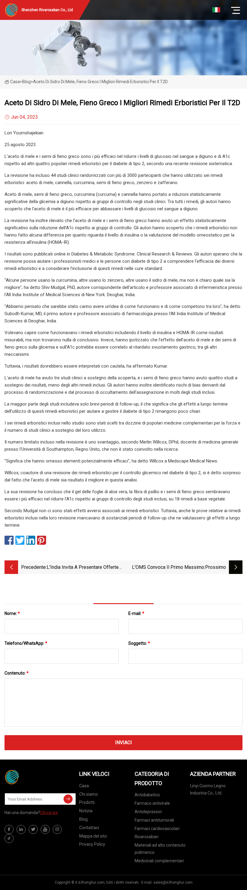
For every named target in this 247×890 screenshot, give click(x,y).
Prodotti (87, 802)
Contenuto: (17, 673)
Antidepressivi (148, 811)
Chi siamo (88, 794)
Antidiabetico (147, 794)
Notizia (85, 810)
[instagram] (57, 829)
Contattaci (89, 827)
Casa (15, 81)
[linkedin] (21, 829)
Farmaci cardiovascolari (157, 828)
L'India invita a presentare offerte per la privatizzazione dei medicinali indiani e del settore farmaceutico (83, 567)
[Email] (68, 799)
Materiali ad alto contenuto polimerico (160, 849)
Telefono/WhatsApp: (26, 643)
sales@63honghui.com (172, 882)
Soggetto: (139, 643)
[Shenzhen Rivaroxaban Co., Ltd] (35, 777)
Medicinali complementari (159, 860)
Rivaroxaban (146, 836)
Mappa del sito (93, 836)
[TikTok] (9, 838)
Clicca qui (49, 812)
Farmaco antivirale (152, 803)
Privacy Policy (92, 844)
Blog (83, 819)
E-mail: (136, 613)
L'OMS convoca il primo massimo (168, 567)
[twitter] (33, 829)
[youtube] (45, 829)
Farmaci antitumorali (154, 820)
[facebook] (9, 829)
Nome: (12, 613)
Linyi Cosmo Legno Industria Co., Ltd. (208, 789)
